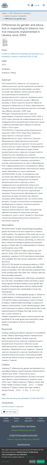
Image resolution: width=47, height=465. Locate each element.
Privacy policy (16, 419)
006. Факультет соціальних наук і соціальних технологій (20, 13)
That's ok (40, 461)
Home (4, 13)
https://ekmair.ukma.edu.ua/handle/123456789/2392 (23, 398)
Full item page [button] (11, 412)
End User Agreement (29, 419)
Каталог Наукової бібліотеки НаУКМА (23, 439)
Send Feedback (41, 419)
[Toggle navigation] (44, 5)
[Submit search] (28, 5)
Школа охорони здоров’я (15, 16)
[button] (32, 5)
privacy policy (29, 457)
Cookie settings (6, 419)
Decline (32, 461)
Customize (5, 461)
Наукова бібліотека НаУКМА (23, 430)
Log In (37, 5)
